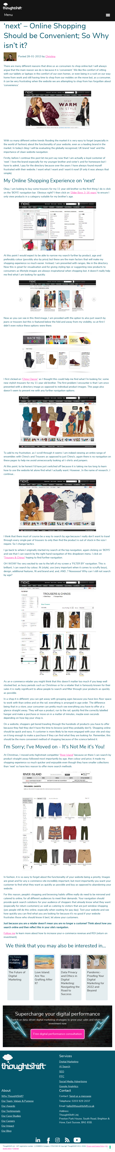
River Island (66, 755)
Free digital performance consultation (57, 1033)
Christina (50, 56)
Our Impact (7, 1126)
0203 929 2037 (81, 1101)
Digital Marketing (68, 1062)
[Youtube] (77, 1139)
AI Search (64, 1066)
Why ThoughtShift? (12, 1096)
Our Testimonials (10, 1111)
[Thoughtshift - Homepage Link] (57, 6)
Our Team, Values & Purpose (17, 1101)
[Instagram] (57, 1139)
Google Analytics (68, 1086)
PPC (61, 1076)
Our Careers (8, 1121)
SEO (61, 1071)
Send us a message (80, 1096)
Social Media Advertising (73, 1081)
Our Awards (8, 1106)
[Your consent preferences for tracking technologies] (110, 1147)
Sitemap (16, 1148)
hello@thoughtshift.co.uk (80, 1106)
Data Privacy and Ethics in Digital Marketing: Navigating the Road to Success (70, 983)
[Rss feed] (67, 1139)
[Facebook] (47, 1139)
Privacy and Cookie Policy (95, 1146)
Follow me (9, 933)
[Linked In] (37, 1139)
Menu (8, 15)
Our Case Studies (11, 1116)
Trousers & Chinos (14, 557)
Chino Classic (30, 379)
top (111, 576)
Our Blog (6, 1131)
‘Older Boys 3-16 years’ (83, 192)
